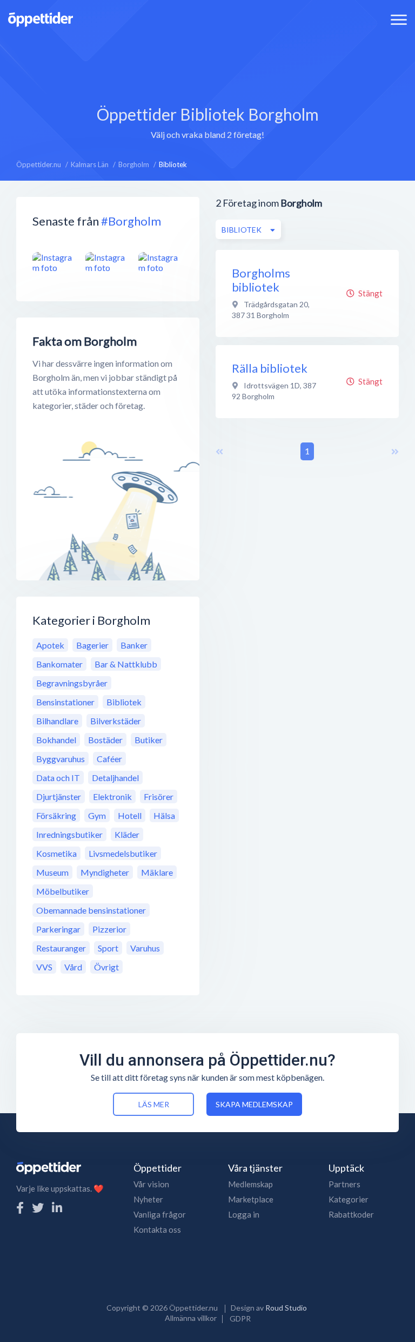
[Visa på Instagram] (54, 262)
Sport (108, 948)
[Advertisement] (207, 62)
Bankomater (59, 664)
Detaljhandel (115, 777)
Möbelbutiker (62, 891)
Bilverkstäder (115, 721)
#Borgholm (131, 221)
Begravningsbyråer (72, 683)
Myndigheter (105, 872)
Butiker (149, 740)
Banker (134, 645)
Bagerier (92, 645)
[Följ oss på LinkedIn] (57, 1207)
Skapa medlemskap (254, 1104)
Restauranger (61, 948)
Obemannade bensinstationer (91, 910)
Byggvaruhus (60, 758)
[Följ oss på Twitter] (38, 1207)
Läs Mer (153, 1104)
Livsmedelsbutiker (123, 853)
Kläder (127, 834)
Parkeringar (58, 929)
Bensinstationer (65, 702)
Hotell (130, 815)
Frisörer (158, 796)
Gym (97, 815)
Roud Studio (286, 1307)
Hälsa (164, 815)
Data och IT (58, 777)
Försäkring (56, 815)
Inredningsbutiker (69, 834)
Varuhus (145, 948)
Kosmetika (56, 853)
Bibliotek (124, 702)
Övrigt (106, 967)
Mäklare (157, 872)
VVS (44, 967)
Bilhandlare (57, 721)
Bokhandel (56, 740)
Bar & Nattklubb (126, 664)
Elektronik (112, 796)
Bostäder (105, 740)
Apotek (50, 645)
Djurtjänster (58, 796)
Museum (52, 872)
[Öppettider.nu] (40, 18)
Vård (73, 967)
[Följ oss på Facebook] (20, 1207)
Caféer (109, 758)
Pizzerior (109, 929)
